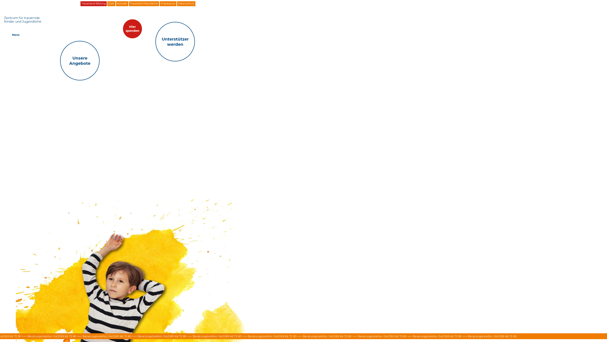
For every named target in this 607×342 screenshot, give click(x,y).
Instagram (216, 3)
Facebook (201, 3)
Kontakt (122, 3)
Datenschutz (186, 3)
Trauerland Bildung (93, 3)
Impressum (168, 3)
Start (111, 3)
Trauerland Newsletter (144, 3)
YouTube (208, 3)
